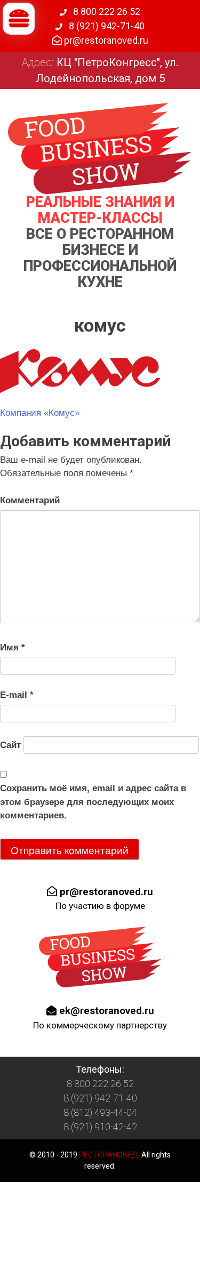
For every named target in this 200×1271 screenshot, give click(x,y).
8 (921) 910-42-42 (100, 1126)
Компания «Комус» (39, 413)
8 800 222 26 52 (105, 11)
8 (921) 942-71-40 (106, 25)
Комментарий (30, 500)
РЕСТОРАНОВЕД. (108, 1155)
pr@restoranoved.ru (105, 40)
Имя (12, 647)
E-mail (17, 695)
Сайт (10, 745)
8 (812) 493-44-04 (100, 1112)
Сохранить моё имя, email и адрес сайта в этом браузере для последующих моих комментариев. (93, 801)
